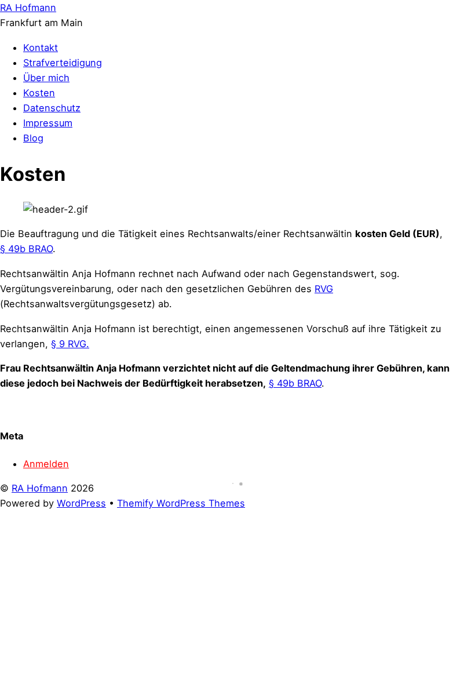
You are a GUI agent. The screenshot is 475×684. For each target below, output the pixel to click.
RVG (324, 288)
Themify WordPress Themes (181, 503)
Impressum (47, 123)
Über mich (46, 77)
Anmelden (46, 464)
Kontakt (40, 47)
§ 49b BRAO (26, 248)
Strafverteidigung (62, 62)
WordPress (81, 503)
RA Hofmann (40, 488)
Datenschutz (52, 108)
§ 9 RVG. (70, 344)
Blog (33, 138)
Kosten (39, 93)
